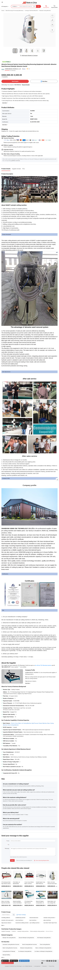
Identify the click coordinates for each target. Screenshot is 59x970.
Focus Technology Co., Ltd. (19, 966)
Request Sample (26, 84)
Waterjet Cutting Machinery (26, 948)
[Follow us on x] (49, 960)
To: (8, 844)
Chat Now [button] (44, 81)
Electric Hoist (14, 723)
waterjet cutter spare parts (7, 920)
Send (12, 860)
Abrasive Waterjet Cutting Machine (26, 937)
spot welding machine (34, 922)
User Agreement (37, 966)
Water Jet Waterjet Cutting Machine (43, 948)
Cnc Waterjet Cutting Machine (24, 951)
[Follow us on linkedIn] (42, 963)
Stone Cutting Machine (13, 725)
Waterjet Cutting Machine (45, 10)
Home (2, 10)
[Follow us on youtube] (53, 960)
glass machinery (47, 920)
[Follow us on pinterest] (55, 960)
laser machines (32, 920)
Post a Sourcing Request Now (41, 860)
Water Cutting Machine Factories (10, 948)
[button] (2, 2)
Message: (7, 848)
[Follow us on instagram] (51, 960)
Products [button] (15, 6)
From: (8, 841)
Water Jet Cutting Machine (24, 723)
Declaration (44, 966)
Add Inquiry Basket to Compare (30, 55)
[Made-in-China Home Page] (29, 2)
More (2, 957)
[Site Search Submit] (38, 6)
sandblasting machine (20, 917)
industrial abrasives (33, 917)
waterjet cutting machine (49, 917)
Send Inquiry (15, 81)
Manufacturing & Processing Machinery (14, 10)
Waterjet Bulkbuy (6, 954)
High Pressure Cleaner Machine (39, 723)
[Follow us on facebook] (47, 960)
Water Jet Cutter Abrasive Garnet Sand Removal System (52, 883)
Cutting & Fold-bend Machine (31, 10)
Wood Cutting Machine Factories (29, 944)
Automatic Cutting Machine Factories (11, 944)
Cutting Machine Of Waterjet (9, 951)
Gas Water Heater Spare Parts (50, 922)
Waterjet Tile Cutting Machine (9, 937)
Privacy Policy (51, 966)
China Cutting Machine (45, 944)
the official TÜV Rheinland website (43, 665)
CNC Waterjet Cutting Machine (44, 937)
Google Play (13, 960)
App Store (5, 960)
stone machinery (19, 920)
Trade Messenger (24, 960)
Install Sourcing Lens (8, 963)
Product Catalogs (22, 914)
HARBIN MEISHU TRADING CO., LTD (13, 68)
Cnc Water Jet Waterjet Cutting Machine (43, 951)
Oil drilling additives (5, 917)
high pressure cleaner (6, 922)
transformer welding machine (22, 922)
